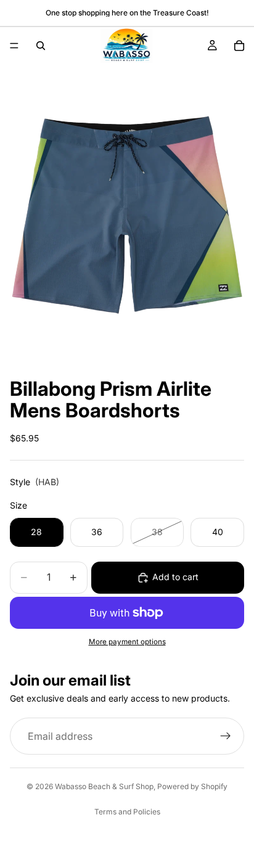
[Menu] (14, 45)
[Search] (40, 45)
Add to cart (175, 576)
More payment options (127, 641)
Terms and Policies (127, 811)
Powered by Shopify (192, 786)
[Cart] (239, 45)
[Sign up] (226, 736)
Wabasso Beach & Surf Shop (104, 786)
